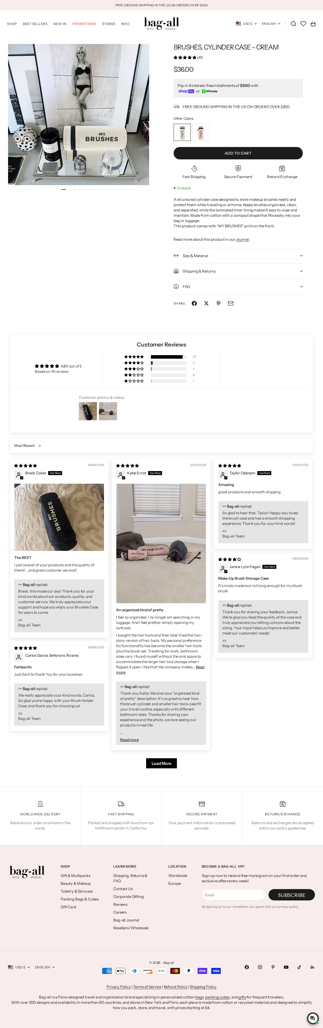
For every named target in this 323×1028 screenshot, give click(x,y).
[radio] (182, 132)
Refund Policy (175, 986)
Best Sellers (35, 24)
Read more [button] (129, 739)
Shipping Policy (203, 986)
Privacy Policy (118, 986)
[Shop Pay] (186, 91)
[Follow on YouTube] (286, 967)
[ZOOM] (137, 173)
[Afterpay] (210, 91)
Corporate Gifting (128, 896)
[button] (185, 57)
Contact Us (123, 888)
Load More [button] (161, 763)
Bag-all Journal (126, 920)
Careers (120, 912)
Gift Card (68, 906)
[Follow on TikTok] (299, 967)
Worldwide (177, 875)
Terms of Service (147, 986)
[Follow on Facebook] (246, 967)
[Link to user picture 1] (59, 517)
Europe (174, 883)
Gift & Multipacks (75, 875)
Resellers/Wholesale (130, 927)
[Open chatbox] (313, 1018)
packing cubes (217, 997)
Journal (242, 239)
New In (59, 24)
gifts (242, 997)
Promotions (84, 24)
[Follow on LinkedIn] (312, 967)
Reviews (120, 904)
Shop (12, 24)
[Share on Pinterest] (219, 303)
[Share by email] (231, 303)
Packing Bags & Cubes (80, 899)
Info (125, 24)
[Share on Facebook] (194, 303)
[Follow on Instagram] (259, 967)
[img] (25, 465)
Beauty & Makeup (76, 883)
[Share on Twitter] (206, 303)
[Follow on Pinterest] (273, 967)
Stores (108, 24)
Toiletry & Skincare (77, 891)
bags (199, 997)
